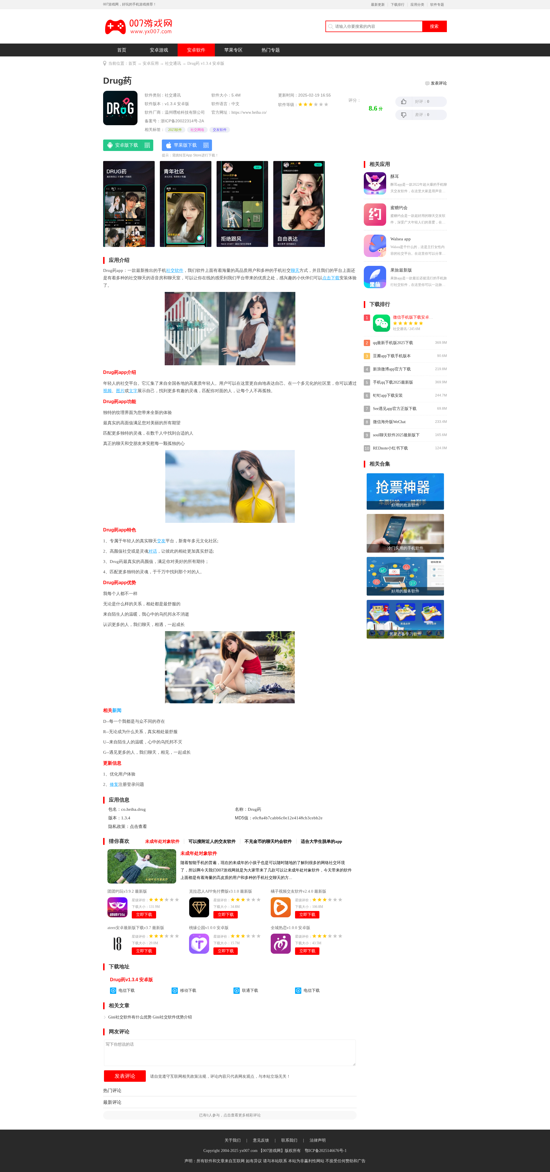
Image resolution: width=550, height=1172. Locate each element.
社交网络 (197, 130)
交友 (161, 541)
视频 (107, 390)
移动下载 (188, 990)
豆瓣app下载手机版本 (392, 356)
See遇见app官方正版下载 (395, 409)
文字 (133, 390)
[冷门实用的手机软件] (405, 533)
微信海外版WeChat (389, 422)
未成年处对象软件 (198, 853)
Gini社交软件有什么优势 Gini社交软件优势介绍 (150, 1017)
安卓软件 (196, 50)
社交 (170, 270)
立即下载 (144, 914)
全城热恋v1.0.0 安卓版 (290, 928)
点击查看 (138, 826)
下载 (335, 278)
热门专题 (271, 50)
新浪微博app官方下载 (392, 369)
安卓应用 (151, 63)
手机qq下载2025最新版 (393, 382)
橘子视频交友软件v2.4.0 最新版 (298, 891)
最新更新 (378, 5)
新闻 (116, 710)
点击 (326, 278)
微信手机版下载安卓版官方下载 (421, 317)
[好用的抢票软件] (405, 491)
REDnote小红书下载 (390, 448)
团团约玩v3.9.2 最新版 (127, 891)
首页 (121, 50)
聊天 (295, 270)
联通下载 (250, 990)
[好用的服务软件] (405, 576)
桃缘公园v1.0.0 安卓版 (209, 928)
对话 (152, 551)
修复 (114, 784)
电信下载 (127, 990)
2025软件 (175, 130)
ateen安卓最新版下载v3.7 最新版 (135, 928)
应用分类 (417, 5)
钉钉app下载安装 (388, 395)
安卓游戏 (159, 50)
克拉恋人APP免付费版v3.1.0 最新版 (220, 891)
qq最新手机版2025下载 (393, 343)
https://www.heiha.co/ (249, 112)
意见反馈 (261, 1140)
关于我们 (233, 1140)
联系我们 (289, 1140)
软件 (179, 270)
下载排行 (397, 5)
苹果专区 (233, 50)
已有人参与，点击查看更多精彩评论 (230, 1115)
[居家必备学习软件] (405, 619)
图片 (120, 390)
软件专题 (437, 5)
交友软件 (220, 130)
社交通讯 (173, 63)
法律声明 (318, 1140)
